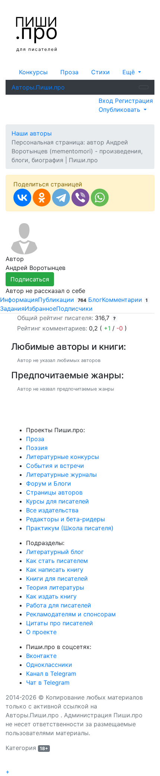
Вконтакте (41, 655)
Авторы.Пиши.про (38, 87)
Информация (19, 299)
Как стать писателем (57, 560)
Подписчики (74, 308)
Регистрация (134, 100)
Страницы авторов (54, 492)
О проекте (41, 632)
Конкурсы (33, 72)
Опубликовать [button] (120, 109)
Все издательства (52, 510)
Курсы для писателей (57, 501)
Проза (69, 72)
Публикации (62, 299)
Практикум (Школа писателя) (69, 528)
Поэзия (37, 447)
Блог (95, 299)
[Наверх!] (10, 763)
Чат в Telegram (48, 682)
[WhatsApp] (100, 197)
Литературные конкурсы (62, 456)
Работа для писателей (58, 605)
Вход (107, 100)
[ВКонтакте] (22, 197)
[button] (131, 72)
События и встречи (55, 465)
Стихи (100, 72)
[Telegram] (61, 197)
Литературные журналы (61, 474)
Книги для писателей (57, 578)
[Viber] (80, 197)
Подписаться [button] (29, 279)
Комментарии (125, 299)
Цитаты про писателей (59, 623)
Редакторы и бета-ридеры (65, 519)
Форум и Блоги (48, 483)
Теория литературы (55, 587)
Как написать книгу (54, 569)
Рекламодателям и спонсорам (71, 614)
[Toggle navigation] (143, 87)
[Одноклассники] (42, 197)
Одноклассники (49, 664)
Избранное (40, 308)
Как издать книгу (51, 596)
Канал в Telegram (51, 673)
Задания (12, 308)
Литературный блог (55, 551)
